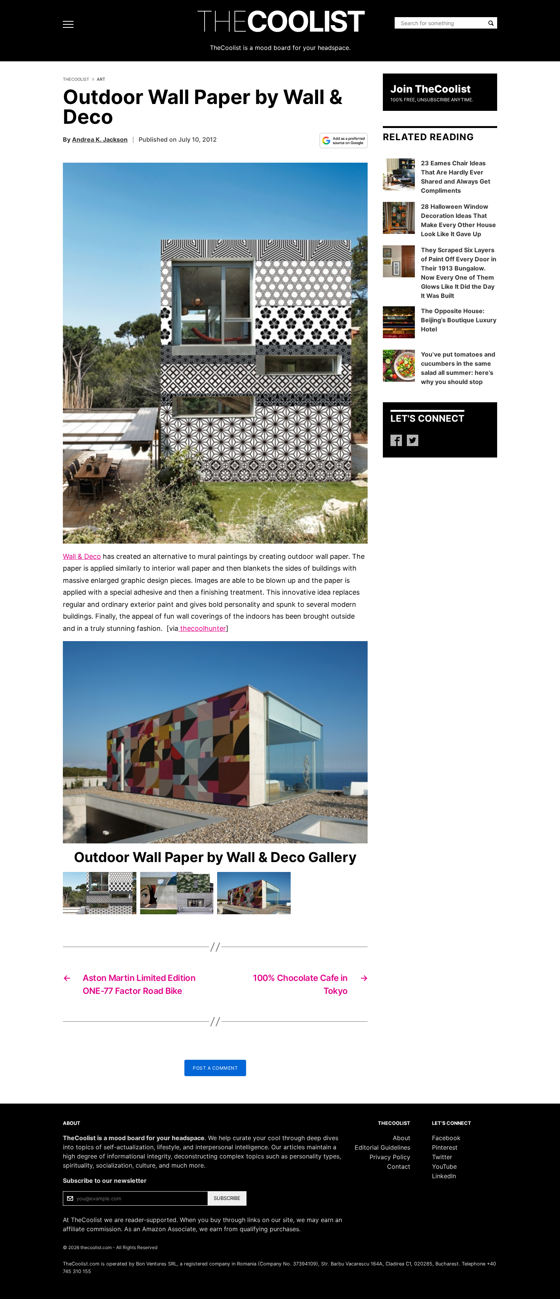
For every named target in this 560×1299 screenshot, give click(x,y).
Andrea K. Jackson (100, 139)
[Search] (491, 23)
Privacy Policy (390, 1157)
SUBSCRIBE (227, 1198)
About (401, 1138)
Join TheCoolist (430, 89)
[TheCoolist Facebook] (396, 440)
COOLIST (280, 21)
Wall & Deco (82, 556)
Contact (398, 1166)
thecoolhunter (202, 628)
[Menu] (70, 24)
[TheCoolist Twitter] (412, 440)
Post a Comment (215, 1068)
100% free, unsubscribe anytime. (431, 99)
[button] (215, 353)
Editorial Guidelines (382, 1147)
